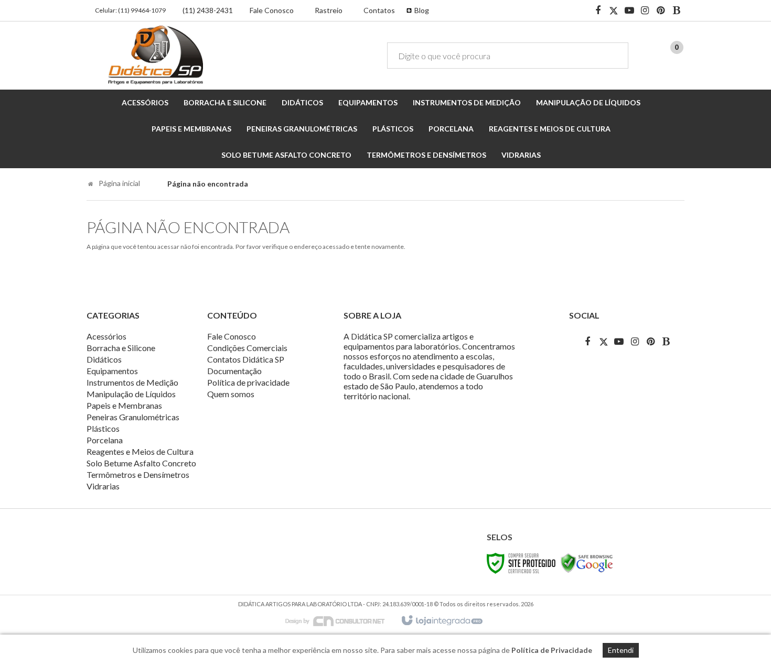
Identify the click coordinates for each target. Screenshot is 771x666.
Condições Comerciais (247, 348)
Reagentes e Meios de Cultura (140, 451)
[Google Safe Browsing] (587, 562)
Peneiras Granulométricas (133, 417)
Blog (421, 10)
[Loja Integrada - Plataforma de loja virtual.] (441, 621)
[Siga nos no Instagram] (645, 11)
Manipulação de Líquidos (131, 394)
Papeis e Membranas (124, 405)
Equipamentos (112, 371)
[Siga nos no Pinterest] (661, 11)
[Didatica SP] (155, 55)
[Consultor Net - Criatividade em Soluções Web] (340, 620)
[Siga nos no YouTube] (619, 341)
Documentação (234, 371)
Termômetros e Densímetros (138, 474)
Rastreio (328, 10)
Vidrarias (103, 486)
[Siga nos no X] (614, 11)
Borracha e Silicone (121, 348)
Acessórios (106, 336)
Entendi (621, 650)
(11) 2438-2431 (208, 10)
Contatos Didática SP (245, 359)
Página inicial (119, 183)
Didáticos (104, 359)
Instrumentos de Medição (132, 382)
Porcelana (105, 440)
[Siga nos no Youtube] (629, 11)
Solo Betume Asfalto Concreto (141, 463)
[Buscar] (612, 55)
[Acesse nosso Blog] (676, 11)
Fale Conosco (272, 10)
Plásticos (103, 428)
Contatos (379, 10)
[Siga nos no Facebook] (598, 11)
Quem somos (230, 394)
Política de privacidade (248, 382)
